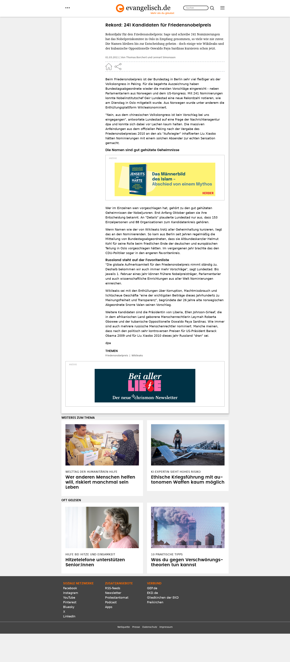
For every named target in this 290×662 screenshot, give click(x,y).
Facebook (70, 588)
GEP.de (152, 588)
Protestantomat (116, 597)
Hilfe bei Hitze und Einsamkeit (90, 554)
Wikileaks (137, 355)
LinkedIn (69, 616)
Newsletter (113, 593)
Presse (136, 627)
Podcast (111, 602)
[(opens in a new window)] (165, 179)
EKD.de (152, 593)
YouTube (69, 597)
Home (108, 66)
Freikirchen (155, 602)
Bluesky (69, 607)
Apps (108, 607)
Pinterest (69, 602)
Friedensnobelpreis (116, 355)
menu (67, 8)
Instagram (70, 593)
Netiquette (123, 627)
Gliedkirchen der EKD (163, 597)
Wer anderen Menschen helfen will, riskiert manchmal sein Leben (100, 482)
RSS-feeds (112, 588)
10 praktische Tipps (167, 554)
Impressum (166, 627)
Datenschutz (149, 627)
